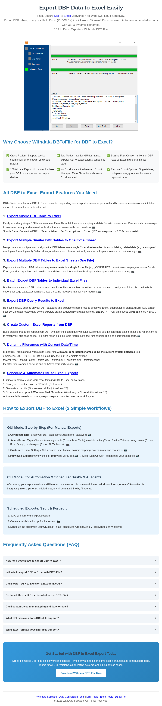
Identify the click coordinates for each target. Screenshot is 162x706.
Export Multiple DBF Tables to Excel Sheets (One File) (50, 260)
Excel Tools (106, 696)
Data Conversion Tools (71, 696)
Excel (67, 15)
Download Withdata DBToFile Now (81, 673)
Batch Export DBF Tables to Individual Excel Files (47, 280)
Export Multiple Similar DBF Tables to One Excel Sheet (51, 240)
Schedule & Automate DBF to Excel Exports (42, 373)
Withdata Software (46, 696)
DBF (57, 15)
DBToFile (120, 696)
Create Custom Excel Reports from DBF (39, 325)
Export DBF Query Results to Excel (35, 300)
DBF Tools (92, 696)
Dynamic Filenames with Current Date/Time (42, 345)
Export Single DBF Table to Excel (34, 216)
